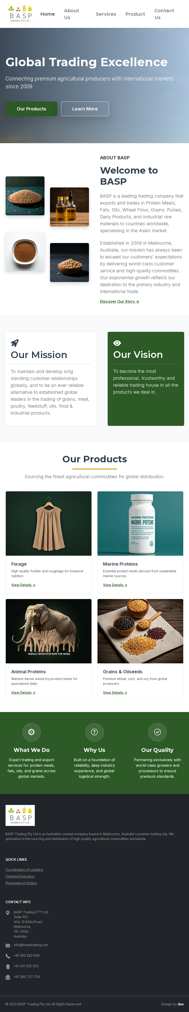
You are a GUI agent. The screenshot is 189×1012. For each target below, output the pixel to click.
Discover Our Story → (119, 301)
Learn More (85, 109)
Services (106, 14)
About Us (71, 14)
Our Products (31, 109)
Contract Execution (20, 876)
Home (47, 14)
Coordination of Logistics (24, 870)
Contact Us (164, 14)
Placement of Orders (21, 883)
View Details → (23, 585)
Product (135, 14)
